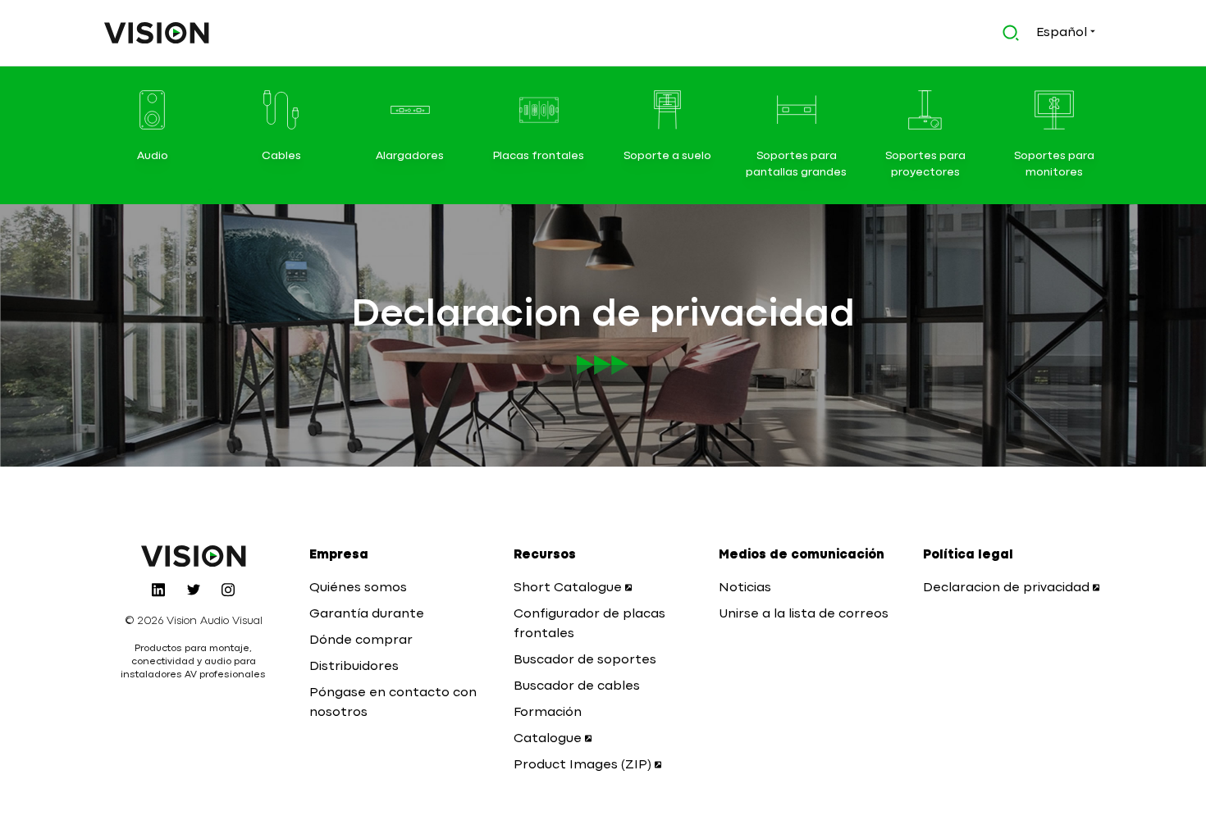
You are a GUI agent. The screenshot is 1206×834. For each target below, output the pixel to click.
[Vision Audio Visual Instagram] (228, 589)
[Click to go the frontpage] (156, 32)
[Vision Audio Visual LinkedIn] (158, 589)
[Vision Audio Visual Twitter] (193, 589)
